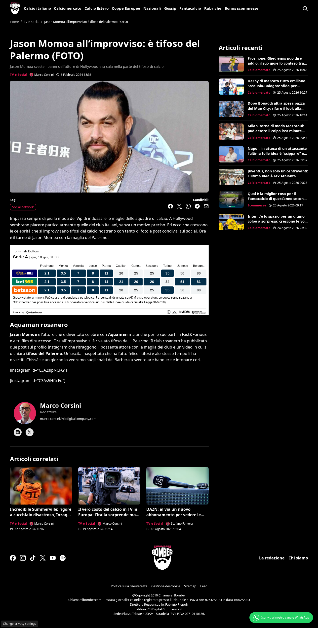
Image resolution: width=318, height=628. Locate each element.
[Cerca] (305, 8)
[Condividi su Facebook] (170, 206)
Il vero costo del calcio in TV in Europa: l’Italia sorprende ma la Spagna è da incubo (107, 515)
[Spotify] (63, 558)
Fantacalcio (190, 8)
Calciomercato (67, 8)
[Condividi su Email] (206, 206)
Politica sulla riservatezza (129, 586)
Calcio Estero (96, 8)
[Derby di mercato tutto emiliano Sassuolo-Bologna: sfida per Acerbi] (231, 86)
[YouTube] (53, 558)
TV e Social (18, 75)
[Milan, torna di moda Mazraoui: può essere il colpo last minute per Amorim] (231, 131)
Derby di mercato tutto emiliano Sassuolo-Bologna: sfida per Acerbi (276, 85)
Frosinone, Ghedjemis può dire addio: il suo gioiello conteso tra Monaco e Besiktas (276, 63)
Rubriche (212, 8)
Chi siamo (298, 558)
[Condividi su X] (179, 206)
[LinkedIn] (18, 432)
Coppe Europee (126, 8)
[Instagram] (23, 558)
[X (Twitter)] (43, 558)
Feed (203, 586)
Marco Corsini (60, 405)
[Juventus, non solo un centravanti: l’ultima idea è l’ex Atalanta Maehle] (231, 177)
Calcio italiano (37, 8)
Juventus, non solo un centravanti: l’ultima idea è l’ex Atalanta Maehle (278, 176)
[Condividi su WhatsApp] (188, 206)
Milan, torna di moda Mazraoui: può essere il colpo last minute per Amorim (276, 130)
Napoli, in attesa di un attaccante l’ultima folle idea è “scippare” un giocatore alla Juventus (277, 153)
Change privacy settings (19, 624)
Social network (23, 207)
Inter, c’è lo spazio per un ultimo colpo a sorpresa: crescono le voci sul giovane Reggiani (277, 221)
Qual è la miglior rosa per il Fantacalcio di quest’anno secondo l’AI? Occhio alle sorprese (278, 198)
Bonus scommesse (241, 8)
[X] (30, 432)
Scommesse (257, 205)
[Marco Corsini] (25, 413)
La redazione (271, 558)
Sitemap (190, 586)
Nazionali (152, 8)
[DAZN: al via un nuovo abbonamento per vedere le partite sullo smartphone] (177, 485)
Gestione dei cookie (165, 586)
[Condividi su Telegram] (197, 206)
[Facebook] (13, 558)
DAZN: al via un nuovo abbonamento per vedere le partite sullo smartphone (173, 515)
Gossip (170, 8)
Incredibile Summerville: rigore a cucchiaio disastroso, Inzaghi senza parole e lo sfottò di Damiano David (40, 518)
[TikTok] (33, 558)
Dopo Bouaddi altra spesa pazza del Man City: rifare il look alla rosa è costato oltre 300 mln (276, 108)
